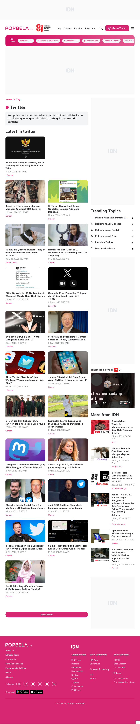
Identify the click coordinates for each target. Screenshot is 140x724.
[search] (101, 28)
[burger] (132, 28)
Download (10, 692)
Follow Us (9, 684)
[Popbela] (28, 28)
